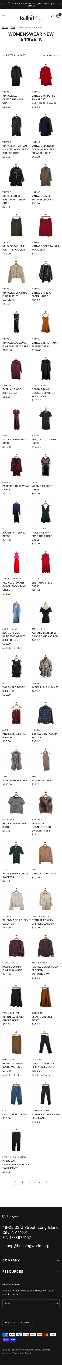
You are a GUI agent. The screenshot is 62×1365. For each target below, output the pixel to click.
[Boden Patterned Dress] (16, 512)
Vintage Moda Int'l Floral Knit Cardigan (14, 296)
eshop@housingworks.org (35, 4)
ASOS (5, 870)
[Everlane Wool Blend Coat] (16, 368)
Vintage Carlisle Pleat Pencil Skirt (14, 248)
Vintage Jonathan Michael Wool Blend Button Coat (15, 149)
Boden (5, 529)
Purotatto (37, 436)
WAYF (4, 436)
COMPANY (11, 1260)
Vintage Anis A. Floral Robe (41, 294)
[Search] (52, 16)
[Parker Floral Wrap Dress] (16, 465)
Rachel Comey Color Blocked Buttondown (45, 970)
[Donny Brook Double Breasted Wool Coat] (46, 368)
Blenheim (37, 1013)
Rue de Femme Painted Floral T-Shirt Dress (14, 636)
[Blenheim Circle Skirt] (46, 996)
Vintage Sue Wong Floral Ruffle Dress (16, 344)
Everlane (7, 385)
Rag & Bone (8, 820)
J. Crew (36, 730)
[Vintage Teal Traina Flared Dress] (46, 322)
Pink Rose (37, 820)
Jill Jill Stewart (11, 579)
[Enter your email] (56, 1303)
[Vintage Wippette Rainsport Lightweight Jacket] (46, 75)
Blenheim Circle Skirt (42, 1018)
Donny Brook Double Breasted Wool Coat (43, 393)
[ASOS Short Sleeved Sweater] (16, 853)
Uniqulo (36, 1059)
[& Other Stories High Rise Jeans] (46, 1093)
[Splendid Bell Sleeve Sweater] (16, 899)
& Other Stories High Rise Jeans (46, 1116)
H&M (34, 776)
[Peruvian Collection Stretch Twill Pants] (16, 1140)
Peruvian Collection (14, 1157)
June (5, 776)
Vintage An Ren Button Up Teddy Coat (13, 199)
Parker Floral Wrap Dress (16, 488)
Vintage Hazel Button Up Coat (42, 197)
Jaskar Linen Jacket (45, 687)
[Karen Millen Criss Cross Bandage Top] (46, 612)
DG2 (4, 683)
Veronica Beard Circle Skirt (13, 1018)
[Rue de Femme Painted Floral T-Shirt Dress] (16, 612)
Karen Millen (39, 629)
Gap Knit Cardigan (44, 873)
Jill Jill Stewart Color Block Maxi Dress (14, 586)
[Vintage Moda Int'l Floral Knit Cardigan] (16, 272)
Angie (5, 730)
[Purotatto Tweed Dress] (46, 418)
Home (5, 27)
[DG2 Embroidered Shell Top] (16, 666)
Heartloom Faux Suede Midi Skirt (13, 1065)
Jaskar (35, 683)
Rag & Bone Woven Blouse (14, 825)
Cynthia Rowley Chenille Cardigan (44, 922)
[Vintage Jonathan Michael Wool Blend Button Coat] (16, 125)
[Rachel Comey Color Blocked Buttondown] (46, 946)
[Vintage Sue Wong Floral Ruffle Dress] (16, 322)
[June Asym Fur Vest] (16, 759)
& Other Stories (41, 1110)
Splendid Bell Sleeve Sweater (16, 922)
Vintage (6, 92)
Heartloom (8, 1059)
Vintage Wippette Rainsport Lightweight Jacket (45, 99)
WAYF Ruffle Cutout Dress (16, 441)
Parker (6, 482)
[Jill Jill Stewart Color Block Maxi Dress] (16, 562)
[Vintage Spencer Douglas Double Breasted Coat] (46, 125)
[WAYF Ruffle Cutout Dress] (16, 418)
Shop (13, 27)
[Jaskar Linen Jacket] (46, 666)
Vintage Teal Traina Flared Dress (45, 344)
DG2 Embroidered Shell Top (13, 689)
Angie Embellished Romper (14, 735)
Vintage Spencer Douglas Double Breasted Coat (43, 149)
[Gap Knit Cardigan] (46, 853)
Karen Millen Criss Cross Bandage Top (45, 634)
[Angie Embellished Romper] (16, 713)
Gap (34, 870)
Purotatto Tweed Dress (44, 441)
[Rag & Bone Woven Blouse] (16, 803)
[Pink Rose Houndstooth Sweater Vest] (46, 803)
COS (4, 1110)
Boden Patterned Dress (14, 534)
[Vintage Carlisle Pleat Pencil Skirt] (16, 225)
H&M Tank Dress (42, 780)
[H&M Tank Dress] (46, 759)
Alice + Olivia (39, 529)
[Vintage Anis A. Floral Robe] (46, 272)
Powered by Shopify (23, 1353)
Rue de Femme (10, 629)
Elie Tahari (38, 579)
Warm (35, 482)
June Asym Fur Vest (15, 780)
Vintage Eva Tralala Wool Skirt (45, 248)
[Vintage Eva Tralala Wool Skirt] (46, 225)
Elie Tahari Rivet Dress (43, 584)
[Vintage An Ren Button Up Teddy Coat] (16, 175)
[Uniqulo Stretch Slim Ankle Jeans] (46, 1042)
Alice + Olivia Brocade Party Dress (42, 536)
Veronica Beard (11, 1013)
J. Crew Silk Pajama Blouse (45, 735)
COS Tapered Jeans (15, 1114)
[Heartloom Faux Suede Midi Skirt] (16, 1042)
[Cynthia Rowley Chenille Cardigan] (46, 899)
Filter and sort (16, 55)
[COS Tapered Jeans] (16, 1093)
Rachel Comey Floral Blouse (12, 968)
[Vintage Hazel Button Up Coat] (46, 175)
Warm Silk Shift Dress (42, 488)
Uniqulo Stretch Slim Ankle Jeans (43, 1065)
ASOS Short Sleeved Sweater (16, 875)
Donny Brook (39, 385)
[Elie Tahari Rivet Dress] (46, 562)
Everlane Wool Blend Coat (12, 391)
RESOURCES (12, 1271)
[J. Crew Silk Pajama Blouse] (46, 713)
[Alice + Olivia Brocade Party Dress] (46, 512)
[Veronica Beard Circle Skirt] (16, 996)
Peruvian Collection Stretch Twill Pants (16, 1164)
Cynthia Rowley (40, 916)
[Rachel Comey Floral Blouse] (16, 946)
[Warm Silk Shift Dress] (46, 465)
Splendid (7, 916)
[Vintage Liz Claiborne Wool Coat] (16, 75)
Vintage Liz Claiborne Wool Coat (13, 99)
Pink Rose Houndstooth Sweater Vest (41, 827)
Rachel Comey (10, 963)
